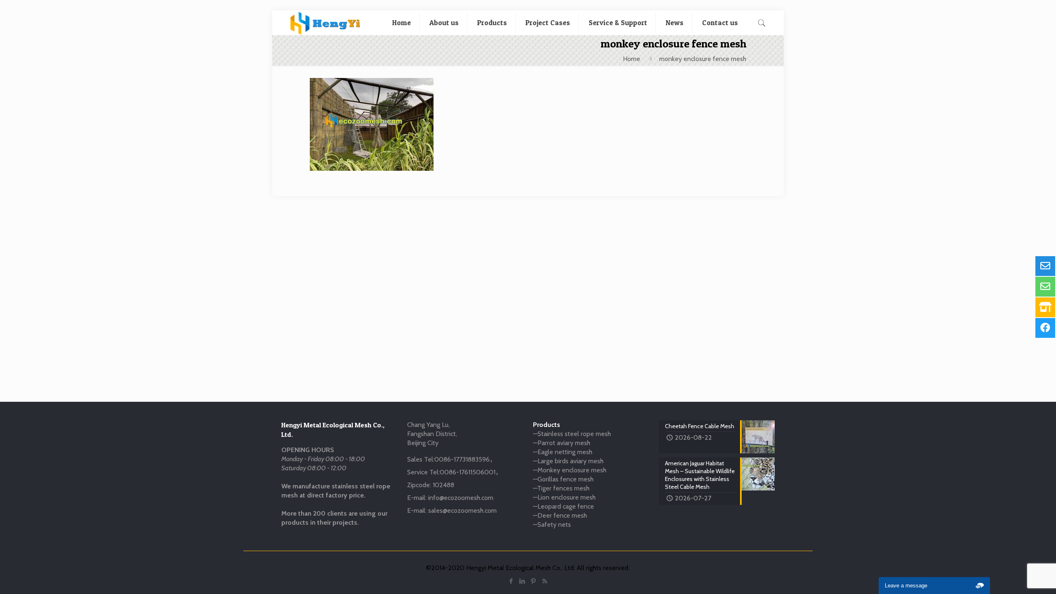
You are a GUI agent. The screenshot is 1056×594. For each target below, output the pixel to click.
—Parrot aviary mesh (561, 443)
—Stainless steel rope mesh (572, 434)
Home (631, 59)
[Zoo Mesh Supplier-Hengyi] (325, 22)
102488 (443, 485)
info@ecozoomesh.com (460, 498)
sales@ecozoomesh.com (462, 510)
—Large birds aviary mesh (568, 461)
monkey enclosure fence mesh (702, 59)
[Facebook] (511, 581)
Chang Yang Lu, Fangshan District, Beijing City (432, 434)
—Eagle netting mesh (562, 452)
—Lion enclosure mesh (564, 497)
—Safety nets (552, 524)
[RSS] (544, 581)
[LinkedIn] (522, 581)
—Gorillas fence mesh (563, 479)
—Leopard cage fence (563, 506)
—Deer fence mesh (560, 515)
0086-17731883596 (462, 459)
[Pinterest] (533, 581)
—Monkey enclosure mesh (569, 470)
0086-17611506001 (467, 472)
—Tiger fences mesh (561, 488)
